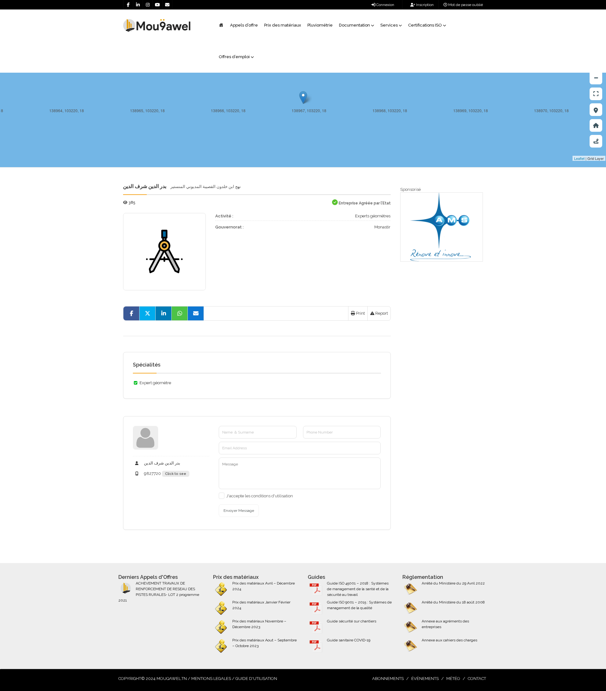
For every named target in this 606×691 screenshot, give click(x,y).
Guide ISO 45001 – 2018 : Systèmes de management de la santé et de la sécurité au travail (358, 589)
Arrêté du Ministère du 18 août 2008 (453, 602)
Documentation (354, 25)
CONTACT (477, 678)
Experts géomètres (372, 216)
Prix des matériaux (282, 25)
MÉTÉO (453, 678)
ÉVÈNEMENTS (425, 678)
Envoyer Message (238, 510)
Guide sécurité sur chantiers (351, 621)
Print (360, 313)
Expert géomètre (155, 382)
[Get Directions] (596, 141)
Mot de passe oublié (465, 5)
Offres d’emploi (234, 56)
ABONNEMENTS (388, 678)
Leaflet (579, 158)
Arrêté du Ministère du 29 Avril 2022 (453, 583)
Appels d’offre (244, 25)
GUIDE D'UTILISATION (256, 678)
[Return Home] (596, 125)
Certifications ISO (425, 25)
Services (389, 25)
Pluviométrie (320, 25)
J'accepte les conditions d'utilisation (259, 496)
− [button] (596, 78)
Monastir (382, 227)
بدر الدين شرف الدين (161, 463)
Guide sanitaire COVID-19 (348, 640)
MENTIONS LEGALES (211, 678)
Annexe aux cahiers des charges (449, 640)
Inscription (424, 5)
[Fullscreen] (596, 94)
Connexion (384, 5)
